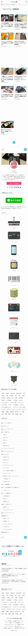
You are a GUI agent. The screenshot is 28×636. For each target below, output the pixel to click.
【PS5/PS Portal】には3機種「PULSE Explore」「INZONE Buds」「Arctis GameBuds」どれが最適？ (14, 582)
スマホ (9, 404)
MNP (19, 395)
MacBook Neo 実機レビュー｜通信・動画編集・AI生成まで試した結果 (14, 570)
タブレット (6, 473)
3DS (5, 434)
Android (6, 457)
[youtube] (18, 187)
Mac (16, 395)
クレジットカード (8, 429)
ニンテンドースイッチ (8, 448)
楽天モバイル (17, 411)
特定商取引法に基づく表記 (19, 628)
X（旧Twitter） (9, 400)
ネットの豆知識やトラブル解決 (11, 487)
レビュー (24, 409)
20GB (3, 393)
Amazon (7, 393)
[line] (15, 187)
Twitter (16, 397)
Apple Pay (13, 393)
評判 (13, 414)
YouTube (15, 400)
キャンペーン (20, 402)
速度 (21, 414)
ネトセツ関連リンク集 (19, 624)
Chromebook (6, 496)
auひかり (6, 518)
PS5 (5, 440)
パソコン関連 (7, 493)
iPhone (3, 395)
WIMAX (3, 400)
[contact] (20, 187)
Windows (6, 501)
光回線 (3, 411)
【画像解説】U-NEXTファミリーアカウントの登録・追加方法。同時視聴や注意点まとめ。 (13, 576)
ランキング (18, 409)
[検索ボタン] (26, 1)
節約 (6, 414)
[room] (13, 187)
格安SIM (12, 411)
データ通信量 (15, 404)
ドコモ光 (21, 404)
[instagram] (11, 187)
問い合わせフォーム (19, 626)
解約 (9, 414)
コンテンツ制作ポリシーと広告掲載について (14, 622)
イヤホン (6, 426)
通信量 (17, 414)
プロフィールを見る (14, 183)
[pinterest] (17, 187)
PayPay (8, 397)
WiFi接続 (21, 397)
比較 (23, 411)
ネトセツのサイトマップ (9, 624)
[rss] (19, 618)
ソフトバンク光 (7, 524)
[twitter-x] (9, 187)
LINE (7, 395)
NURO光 (3, 397)
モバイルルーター (8, 509)
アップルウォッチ (5, 402)
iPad (24, 393)
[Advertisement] (14, 57)
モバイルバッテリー (11, 409)
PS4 (12, 397)
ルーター (6, 490)
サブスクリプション (8, 451)
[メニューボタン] (1, 1)
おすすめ (20, 400)
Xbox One (6, 445)
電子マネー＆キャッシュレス (10, 476)
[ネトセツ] (14, 1)
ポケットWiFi (22, 407)
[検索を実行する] (25, 149)
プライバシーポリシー (9, 626)
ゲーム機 (6, 432)
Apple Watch (18, 393)
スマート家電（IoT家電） (9, 470)
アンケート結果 (13, 402)
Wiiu (5, 443)
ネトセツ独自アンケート (6, 407)
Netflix (23, 395)
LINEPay (11, 395)
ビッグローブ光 (7, 529)
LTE (5, 462)
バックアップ (15, 407)
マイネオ (3, 409)
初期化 (7, 411)
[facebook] (7, 187)
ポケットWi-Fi (7, 504)
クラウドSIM (4, 404)
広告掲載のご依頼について (8, 628)
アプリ (5, 468)
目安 (2, 414)
